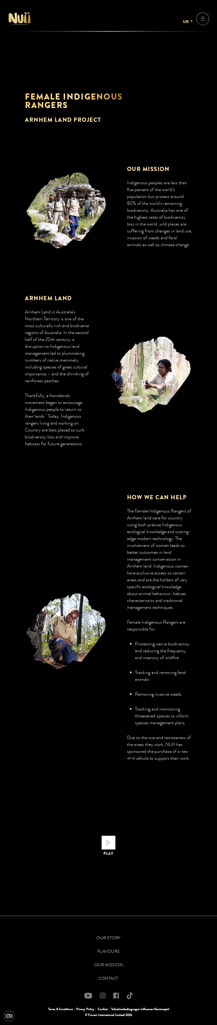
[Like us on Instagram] (103, 996)
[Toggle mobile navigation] (202, 18)
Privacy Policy (85, 1009)
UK (186, 22)
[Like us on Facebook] (116, 996)
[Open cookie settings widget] (9, 1016)
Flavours (108, 951)
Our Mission (108, 965)
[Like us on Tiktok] (130, 995)
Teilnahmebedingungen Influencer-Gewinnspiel (140, 1009)
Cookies (103, 1009)
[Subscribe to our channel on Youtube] (88, 996)
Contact (108, 978)
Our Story (108, 938)
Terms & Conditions (60, 1009)
